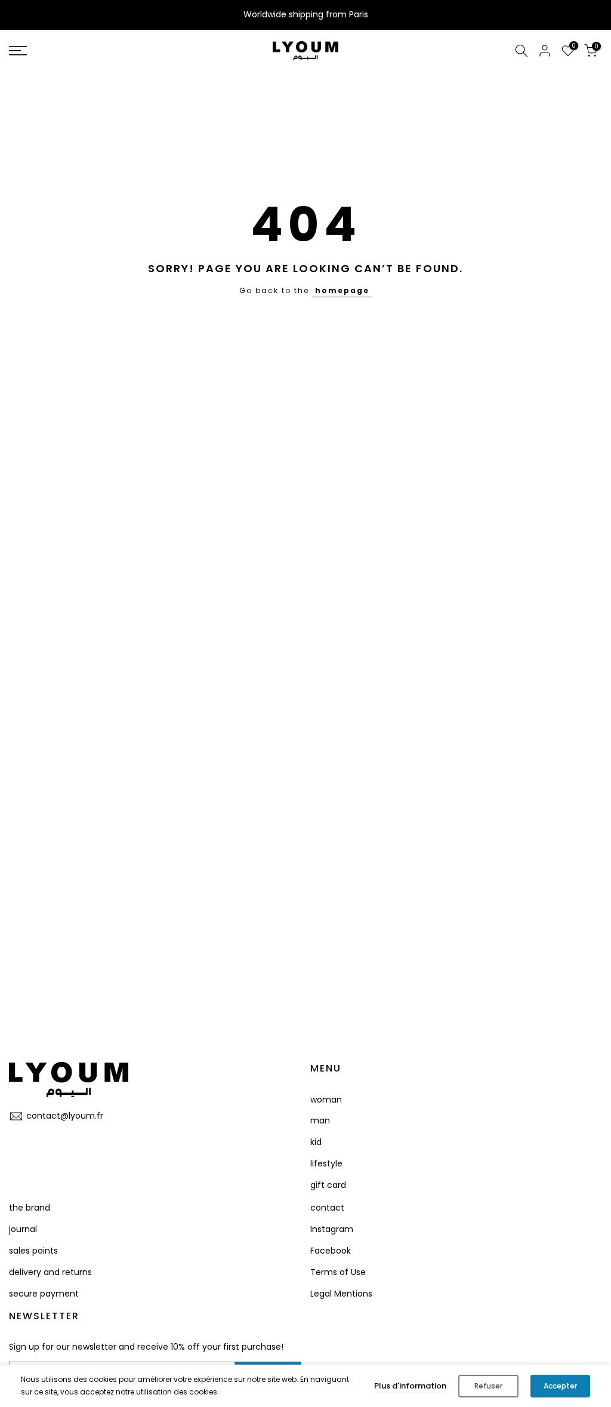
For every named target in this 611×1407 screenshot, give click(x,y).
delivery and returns (50, 1272)
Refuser (488, 1386)
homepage (342, 290)
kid (316, 1142)
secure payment (44, 1294)
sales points (33, 1251)
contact (327, 1208)
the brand (29, 1208)
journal (23, 1229)
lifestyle (326, 1163)
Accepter (560, 1386)
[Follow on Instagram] (37, 1142)
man (320, 1120)
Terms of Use (338, 1272)
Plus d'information (410, 1385)
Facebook (330, 1251)
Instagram (331, 1229)
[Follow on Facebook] (14, 1142)
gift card (328, 1185)
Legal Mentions (341, 1294)
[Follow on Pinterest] (59, 1142)
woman (326, 1100)
